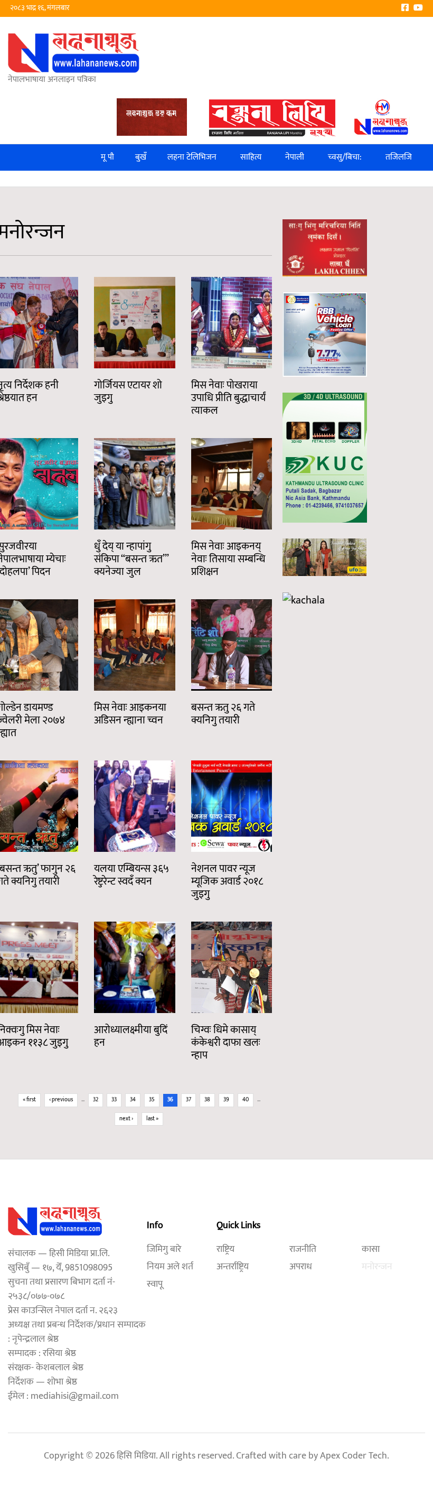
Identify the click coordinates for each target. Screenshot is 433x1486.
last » (152, 1118)
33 (114, 1099)
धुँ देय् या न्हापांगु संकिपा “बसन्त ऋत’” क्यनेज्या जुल (131, 559)
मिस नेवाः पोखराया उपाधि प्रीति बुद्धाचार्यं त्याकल (228, 398)
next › (126, 1118)
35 (152, 1099)
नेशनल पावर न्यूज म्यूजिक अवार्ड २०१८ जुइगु (227, 881)
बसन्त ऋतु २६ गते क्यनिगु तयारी (223, 714)
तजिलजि (398, 157)
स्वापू (155, 1284)
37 (188, 1099)
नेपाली (294, 157)
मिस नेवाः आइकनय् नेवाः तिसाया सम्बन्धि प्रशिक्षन (228, 559)
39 (226, 1099)
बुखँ (140, 157)
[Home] (74, 52)
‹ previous (61, 1099)
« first (29, 1099)
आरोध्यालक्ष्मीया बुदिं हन (130, 1036)
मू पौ (107, 157)
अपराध (300, 1267)
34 (133, 1099)
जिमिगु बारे (164, 1249)
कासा (371, 1249)
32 (95, 1099)
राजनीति (302, 1249)
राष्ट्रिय (225, 1249)
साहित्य (250, 157)
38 (207, 1099)
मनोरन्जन (377, 1267)
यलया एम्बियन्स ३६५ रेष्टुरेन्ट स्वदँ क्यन (131, 875)
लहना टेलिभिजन (191, 157)
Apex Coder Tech (353, 1456)
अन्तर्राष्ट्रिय (232, 1267)
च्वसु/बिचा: (345, 157)
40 (245, 1099)
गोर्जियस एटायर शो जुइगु (128, 391)
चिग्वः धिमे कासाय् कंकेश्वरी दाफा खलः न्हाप (225, 1042)
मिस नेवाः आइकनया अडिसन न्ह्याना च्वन (130, 714)
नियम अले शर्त (170, 1267)
